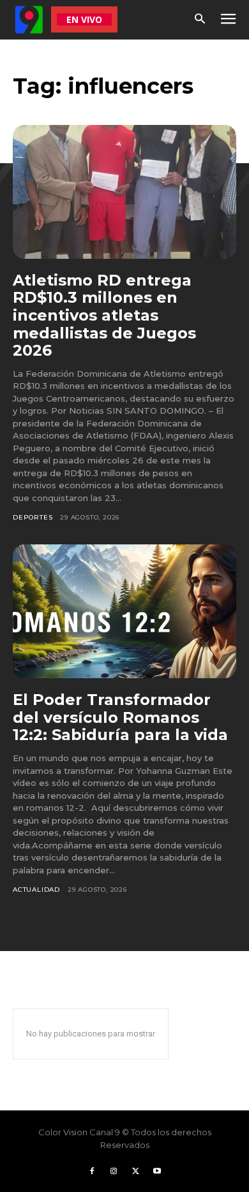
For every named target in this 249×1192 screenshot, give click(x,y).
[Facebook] (92, 1171)
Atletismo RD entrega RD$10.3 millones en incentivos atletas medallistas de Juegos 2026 (104, 315)
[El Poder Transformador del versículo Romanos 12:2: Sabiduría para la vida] (124, 611)
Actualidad (36, 889)
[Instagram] (113, 1171)
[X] (135, 1171)
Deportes (32, 517)
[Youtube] (157, 1171)
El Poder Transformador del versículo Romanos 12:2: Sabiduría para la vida (120, 717)
